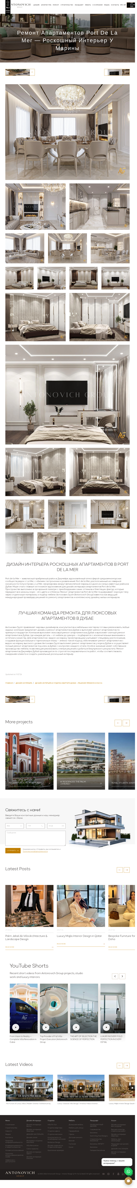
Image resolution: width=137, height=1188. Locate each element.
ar (124, 5)
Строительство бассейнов (96, 1140)
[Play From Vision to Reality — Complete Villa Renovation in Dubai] (24, 1008)
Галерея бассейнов (97, 1150)
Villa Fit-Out (52, 1125)
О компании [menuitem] (97, 5)
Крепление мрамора (56, 1150)
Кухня (71, 1147)
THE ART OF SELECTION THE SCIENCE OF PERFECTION (83, 1038)
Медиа (8, 1134)
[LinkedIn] (123, 1174)
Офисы (71, 1134)
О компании (10, 1125)
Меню (7, 1120)
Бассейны (94, 1133)
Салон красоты (32, 1149)
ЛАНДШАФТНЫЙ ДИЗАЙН (96, 1125)
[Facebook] (113, 1174)
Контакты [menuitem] (115, 5)
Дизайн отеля (31, 1137)
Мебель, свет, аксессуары (116, 1140)
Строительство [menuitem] (67, 5)
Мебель (72, 1120)
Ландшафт (94, 1120)
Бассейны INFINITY (97, 1144)
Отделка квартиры (55, 1128)
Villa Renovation (32, 1145)
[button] (118, 723)
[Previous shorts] (115, 976)
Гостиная (72, 1144)
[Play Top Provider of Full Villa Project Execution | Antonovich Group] (54, 1008)
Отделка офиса (54, 1131)
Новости (8, 1131)
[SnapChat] (118, 1174)
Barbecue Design (54, 1142)
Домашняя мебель (76, 1125)
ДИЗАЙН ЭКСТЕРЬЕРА (35, 1134)
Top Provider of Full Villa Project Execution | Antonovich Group (53, 1039)
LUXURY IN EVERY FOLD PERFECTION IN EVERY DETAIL (111, 1039)
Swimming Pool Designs (99, 1136)
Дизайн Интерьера (33, 1120)
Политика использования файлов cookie (14, 1155)
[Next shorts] (122, 976)
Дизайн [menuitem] (36, 5)
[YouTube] (103, 1174)
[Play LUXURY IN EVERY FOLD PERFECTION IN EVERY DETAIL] (114, 1008)
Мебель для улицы (76, 1128)
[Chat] (128, 1181)
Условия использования (14, 1150)
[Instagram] (108, 1174)
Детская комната (75, 1137)
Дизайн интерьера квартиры (33, 1130)
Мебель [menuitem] (88, 5)
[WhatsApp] (128, 1171)
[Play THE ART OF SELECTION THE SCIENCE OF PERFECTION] (84, 1008)
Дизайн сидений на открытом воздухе (55, 1146)
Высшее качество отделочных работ (118, 1130)
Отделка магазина (55, 1134)
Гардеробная (74, 1131)
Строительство (11, 1128)
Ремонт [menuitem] (56, 5)
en (121, 5)
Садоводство (95, 1129)
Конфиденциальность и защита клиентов (14, 1146)
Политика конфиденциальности (35, 851)
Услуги (113, 1120)
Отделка (51, 1120)
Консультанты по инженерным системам (57, 1138)
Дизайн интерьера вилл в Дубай (118, 1125)
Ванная (71, 1141)
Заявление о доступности (10, 1161)
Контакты (9, 1137)
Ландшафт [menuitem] (79, 5)
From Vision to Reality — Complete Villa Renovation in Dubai (23, 1039)
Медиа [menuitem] (106, 5)
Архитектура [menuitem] (46, 5)
